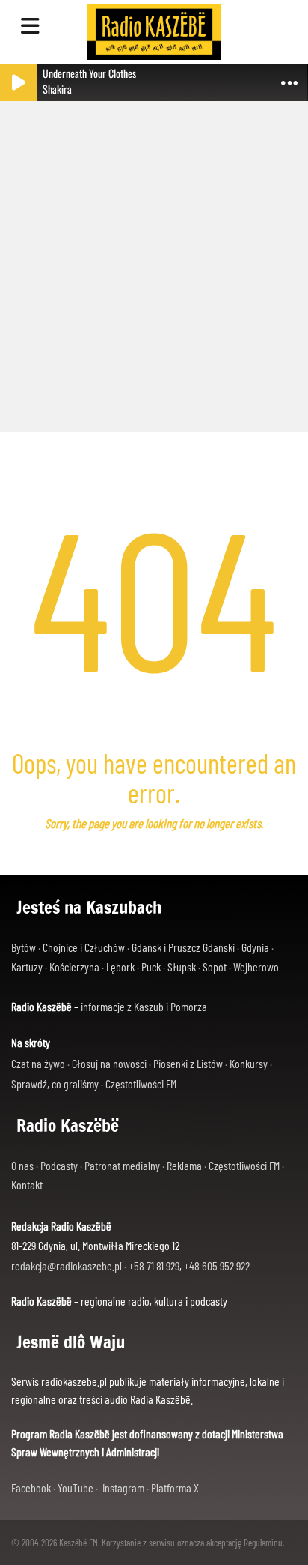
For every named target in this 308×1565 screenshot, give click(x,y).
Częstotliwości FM (140, 1083)
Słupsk (181, 966)
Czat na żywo (38, 1063)
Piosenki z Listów (188, 1063)
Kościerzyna (74, 966)
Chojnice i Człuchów (84, 947)
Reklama (184, 1165)
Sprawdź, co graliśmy (55, 1083)
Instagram (123, 1487)
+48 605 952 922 (217, 1265)
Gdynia (255, 947)
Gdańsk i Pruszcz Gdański (183, 947)
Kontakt (27, 1184)
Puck (151, 966)
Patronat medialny (122, 1165)
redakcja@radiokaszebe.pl (66, 1265)
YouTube (75, 1487)
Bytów (23, 947)
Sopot (215, 966)
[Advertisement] (154, 259)
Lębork (120, 966)
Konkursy (249, 1063)
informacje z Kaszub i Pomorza (144, 1006)
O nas (22, 1165)
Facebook (31, 1487)
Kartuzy (27, 966)
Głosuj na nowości (109, 1063)
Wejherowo (256, 966)
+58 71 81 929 (154, 1265)
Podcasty (59, 1165)
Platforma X (175, 1487)
